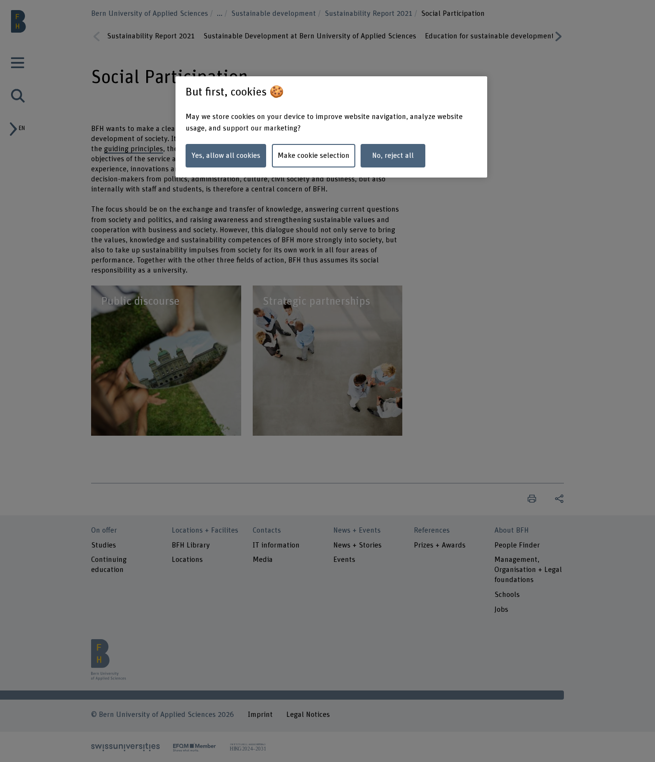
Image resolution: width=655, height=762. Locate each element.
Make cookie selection (314, 155)
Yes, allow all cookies (225, 155)
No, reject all (393, 155)
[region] (331, 127)
